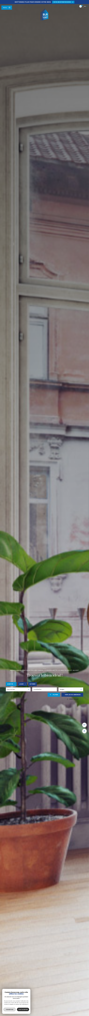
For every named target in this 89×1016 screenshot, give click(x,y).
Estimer (32, 684)
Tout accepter (23, 1009)
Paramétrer (9, 1009)
